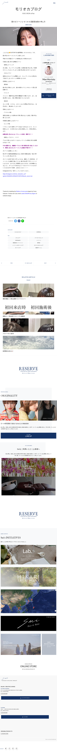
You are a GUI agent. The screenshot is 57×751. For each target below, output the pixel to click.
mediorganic (18, 240)
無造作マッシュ (39, 247)
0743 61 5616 (5, 710)
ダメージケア (18, 247)
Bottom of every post (21, 191)
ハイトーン (38, 240)
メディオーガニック (39, 237)
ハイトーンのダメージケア (17, 245)
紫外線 (38, 242)
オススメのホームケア (38, 245)
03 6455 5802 (5, 691)
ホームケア (18, 237)
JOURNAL (39, 232)
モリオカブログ (18, 232)
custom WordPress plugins (28, 193)
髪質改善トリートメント (18, 242)
